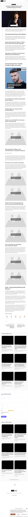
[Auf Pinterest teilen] (2, 37)
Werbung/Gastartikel (19, 493)
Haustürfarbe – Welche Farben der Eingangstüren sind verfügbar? (21, 326)
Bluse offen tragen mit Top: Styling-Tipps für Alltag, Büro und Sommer (7, 346)
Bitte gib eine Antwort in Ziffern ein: (5, 412)
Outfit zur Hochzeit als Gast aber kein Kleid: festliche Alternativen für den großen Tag (7, 454)
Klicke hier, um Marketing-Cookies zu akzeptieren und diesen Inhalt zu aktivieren (15, 137)
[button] (26, 508)
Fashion (6, 321)
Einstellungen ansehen (24, 514)
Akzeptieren (13, 514)
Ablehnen (18, 514)
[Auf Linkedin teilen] (2, 39)
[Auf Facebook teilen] (2, 33)
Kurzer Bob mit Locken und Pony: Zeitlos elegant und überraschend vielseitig (7, 364)
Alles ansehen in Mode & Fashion (14, 479)
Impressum (14, 493)
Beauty (3, 362)
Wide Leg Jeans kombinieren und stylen (7, 471)
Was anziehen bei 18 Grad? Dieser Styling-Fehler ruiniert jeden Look (7, 382)
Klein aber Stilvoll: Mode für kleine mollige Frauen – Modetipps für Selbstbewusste (9, 326)
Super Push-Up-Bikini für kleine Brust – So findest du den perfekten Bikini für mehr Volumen (20, 436)
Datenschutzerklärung (9, 493)
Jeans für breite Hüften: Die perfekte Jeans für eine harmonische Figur (19, 382)
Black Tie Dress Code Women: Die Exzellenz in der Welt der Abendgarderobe (7, 435)
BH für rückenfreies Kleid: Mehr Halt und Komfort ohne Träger (20, 454)
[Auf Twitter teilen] (2, 35)
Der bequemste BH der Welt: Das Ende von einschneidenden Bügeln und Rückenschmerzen (20, 364)
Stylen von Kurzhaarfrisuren (9, 112)
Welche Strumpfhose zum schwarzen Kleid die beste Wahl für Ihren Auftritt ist (20, 471)
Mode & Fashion (14, 4)
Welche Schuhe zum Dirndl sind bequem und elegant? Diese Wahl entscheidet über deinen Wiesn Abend (20, 347)
